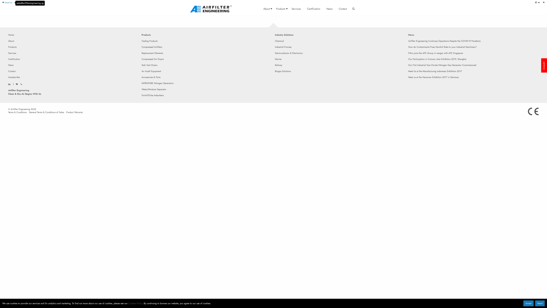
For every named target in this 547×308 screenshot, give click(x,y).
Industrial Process (283, 47)
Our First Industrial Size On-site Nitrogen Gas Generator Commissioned (442, 65)
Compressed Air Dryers (153, 59)
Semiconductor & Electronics (289, 53)
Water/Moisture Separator (154, 89)
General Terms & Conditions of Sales (46, 112)
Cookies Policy (135, 303)
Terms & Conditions (17, 112)
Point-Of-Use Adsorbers (153, 95)
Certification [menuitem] (313, 9)
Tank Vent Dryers (149, 65)
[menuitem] (536, 2)
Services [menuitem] (296, 9)
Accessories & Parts (151, 77)
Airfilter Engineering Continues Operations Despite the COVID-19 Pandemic (444, 41)
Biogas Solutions (283, 71)
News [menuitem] (329, 9)
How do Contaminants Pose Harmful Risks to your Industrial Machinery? (442, 47)
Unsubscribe (14, 77)
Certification (14, 59)
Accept (528, 303)
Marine (278, 59)
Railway (278, 65)
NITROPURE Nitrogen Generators (158, 83)
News (11, 65)
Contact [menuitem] (343, 9)
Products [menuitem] (280, 9)
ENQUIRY (544, 65)
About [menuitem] (266, 9)
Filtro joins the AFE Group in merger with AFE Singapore (435, 53)
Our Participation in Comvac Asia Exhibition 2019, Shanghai (437, 59)
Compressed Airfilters (152, 47)
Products (12, 47)
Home (11, 35)
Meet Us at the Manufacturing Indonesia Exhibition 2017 (435, 71)
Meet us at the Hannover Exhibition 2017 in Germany (433, 77)
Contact (12, 71)
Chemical (279, 41)
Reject (540, 303)
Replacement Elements (152, 53)
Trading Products (150, 41)
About (11, 41)
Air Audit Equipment (151, 71)
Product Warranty (74, 112)
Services (12, 53)
